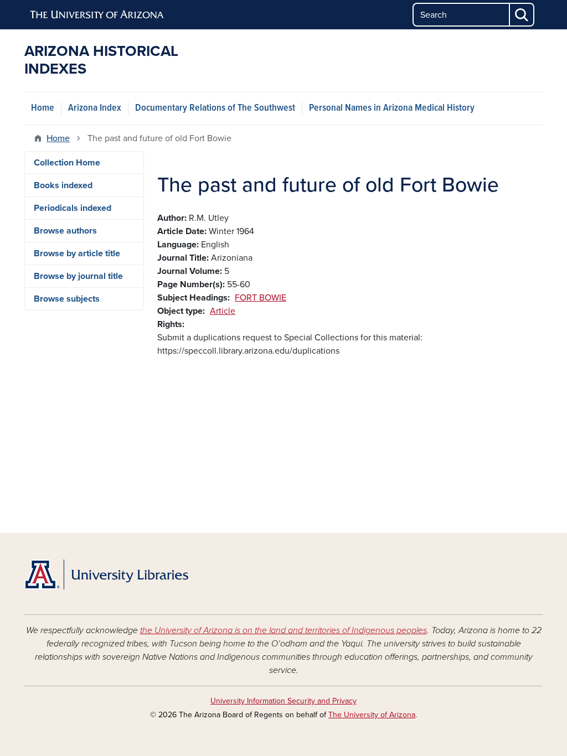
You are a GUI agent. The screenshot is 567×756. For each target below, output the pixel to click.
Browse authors (65, 230)
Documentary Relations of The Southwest (215, 108)
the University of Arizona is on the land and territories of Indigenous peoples (283, 630)
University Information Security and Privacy (283, 701)
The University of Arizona (371, 714)
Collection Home (67, 162)
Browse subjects (67, 298)
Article (222, 311)
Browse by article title (77, 253)
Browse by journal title (78, 276)
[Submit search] (522, 15)
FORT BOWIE (260, 297)
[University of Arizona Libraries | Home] (106, 574)
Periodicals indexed (72, 208)
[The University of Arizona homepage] (97, 15)
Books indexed (63, 185)
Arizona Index (94, 108)
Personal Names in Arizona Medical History (392, 108)
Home (42, 108)
